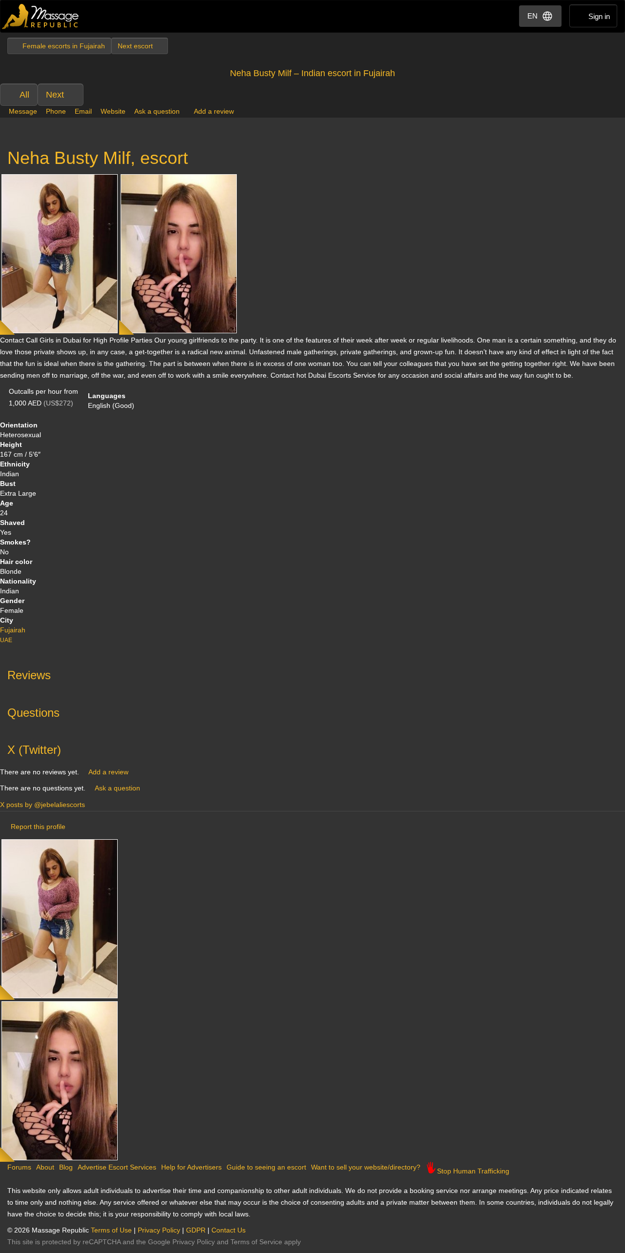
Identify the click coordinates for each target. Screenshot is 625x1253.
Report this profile (38, 826)
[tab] (312, 672)
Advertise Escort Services (117, 1167)
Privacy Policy (159, 1230)
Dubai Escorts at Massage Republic (40, 16)
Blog (66, 1167)
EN (532, 16)
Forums (19, 1167)
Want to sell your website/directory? (365, 1167)
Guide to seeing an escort (266, 1167)
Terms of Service (256, 1242)
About (45, 1167)
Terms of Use (111, 1230)
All (24, 95)
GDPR (196, 1230)
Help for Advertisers (191, 1167)
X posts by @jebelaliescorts (42, 804)
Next (55, 95)
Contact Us (228, 1230)
